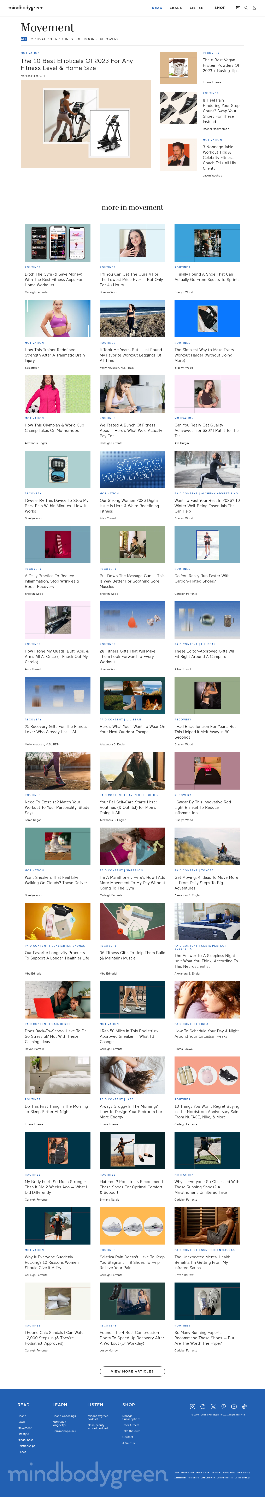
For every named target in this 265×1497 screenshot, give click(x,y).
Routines (64, 39)
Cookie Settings (242, 1478)
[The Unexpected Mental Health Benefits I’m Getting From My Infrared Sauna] (207, 1226)
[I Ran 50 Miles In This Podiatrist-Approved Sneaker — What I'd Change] (132, 1000)
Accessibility (180, 1478)
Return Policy (243, 1472)
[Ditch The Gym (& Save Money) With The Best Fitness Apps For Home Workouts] (57, 243)
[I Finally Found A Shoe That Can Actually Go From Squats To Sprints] (207, 243)
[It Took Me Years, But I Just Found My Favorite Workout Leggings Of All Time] (132, 318)
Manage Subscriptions (131, 1417)
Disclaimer (216, 1472)
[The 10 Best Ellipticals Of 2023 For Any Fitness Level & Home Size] (86, 124)
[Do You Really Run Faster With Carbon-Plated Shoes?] (207, 544)
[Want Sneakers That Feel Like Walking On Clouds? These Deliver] (57, 846)
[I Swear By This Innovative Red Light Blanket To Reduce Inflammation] (207, 770)
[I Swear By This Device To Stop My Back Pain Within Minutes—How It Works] (57, 469)
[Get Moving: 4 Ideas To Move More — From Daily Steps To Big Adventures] (207, 846)
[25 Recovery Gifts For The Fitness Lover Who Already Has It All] (57, 695)
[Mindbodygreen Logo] (25, 8)
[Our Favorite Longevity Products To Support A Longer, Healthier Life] (57, 921)
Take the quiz (131, 1431)
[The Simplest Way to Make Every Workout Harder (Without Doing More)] (207, 318)
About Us (128, 1443)
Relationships (26, 1445)
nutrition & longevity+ (60, 1423)
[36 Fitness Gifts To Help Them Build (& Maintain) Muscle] (132, 921)
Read (24, 1404)
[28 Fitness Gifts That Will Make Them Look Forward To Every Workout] (132, 620)
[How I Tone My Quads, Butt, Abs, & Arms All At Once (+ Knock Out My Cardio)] (57, 620)
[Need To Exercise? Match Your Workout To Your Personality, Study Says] (57, 770)
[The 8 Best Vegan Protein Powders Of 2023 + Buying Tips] (180, 68)
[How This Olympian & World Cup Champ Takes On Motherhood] (57, 394)
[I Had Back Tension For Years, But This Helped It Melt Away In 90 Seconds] (207, 695)
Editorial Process (225, 1478)
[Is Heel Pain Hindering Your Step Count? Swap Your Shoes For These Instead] (180, 111)
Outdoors (86, 39)
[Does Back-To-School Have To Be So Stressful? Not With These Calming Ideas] (57, 1000)
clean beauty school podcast (98, 1427)
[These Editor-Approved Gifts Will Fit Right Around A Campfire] (207, 620)
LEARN (176, 8)
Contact (127, 1437)
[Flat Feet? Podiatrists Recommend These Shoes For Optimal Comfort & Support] (132, 1150)
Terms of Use (202, 1472)
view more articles (132, 1371)
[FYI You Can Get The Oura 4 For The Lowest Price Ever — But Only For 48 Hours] (132, 243)
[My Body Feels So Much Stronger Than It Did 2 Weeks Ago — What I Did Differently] (57, 1150)
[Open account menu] (254, 8)
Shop (128, 1404)
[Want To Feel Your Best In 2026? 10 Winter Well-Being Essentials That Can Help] (207, 469)
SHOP (220, 8)
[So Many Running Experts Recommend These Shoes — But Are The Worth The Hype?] (207, 1301)
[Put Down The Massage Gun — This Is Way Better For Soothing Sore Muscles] (132, 544)
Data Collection (208, 1478)
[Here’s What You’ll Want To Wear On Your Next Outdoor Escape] (132, 695)
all (24, 39)
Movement (25, 1427)
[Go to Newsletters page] (238, 8)
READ (157, 8)
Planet (22, 1451)
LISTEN (197, 8)
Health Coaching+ (64, 1416)
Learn (60, 1404)
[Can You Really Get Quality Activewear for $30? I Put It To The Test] (207, 394)
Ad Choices (193, 1478)
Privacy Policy (229, 1472)
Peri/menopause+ (65, 1431)
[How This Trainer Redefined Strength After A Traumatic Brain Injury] (57, 318)
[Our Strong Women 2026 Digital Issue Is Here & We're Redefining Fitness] (132, 469)
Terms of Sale (187, 1472)
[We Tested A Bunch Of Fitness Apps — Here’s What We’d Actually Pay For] (132, 394)
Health (22, 1416)
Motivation (41, 39)
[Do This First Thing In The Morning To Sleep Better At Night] (57, 1075)
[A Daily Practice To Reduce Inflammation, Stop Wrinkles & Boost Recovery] (57, 544)
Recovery (109, 39)
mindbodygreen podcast (98, 1417)
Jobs (176, 1472)
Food (21, 1422)
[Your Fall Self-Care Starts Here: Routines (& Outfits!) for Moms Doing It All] (132, 770)
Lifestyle (23, 1433)
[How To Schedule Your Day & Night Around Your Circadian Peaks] (207, 1000)
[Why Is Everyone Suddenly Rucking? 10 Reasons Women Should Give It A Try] (57, 1226)
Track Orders (130, 1425)
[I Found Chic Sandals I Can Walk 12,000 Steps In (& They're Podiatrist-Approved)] (57, 1301)
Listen (95, 1404)
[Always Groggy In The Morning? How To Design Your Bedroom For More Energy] (132, 1075)
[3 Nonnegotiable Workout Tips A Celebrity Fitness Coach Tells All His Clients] (180, 158)
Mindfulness (25, 1439)
